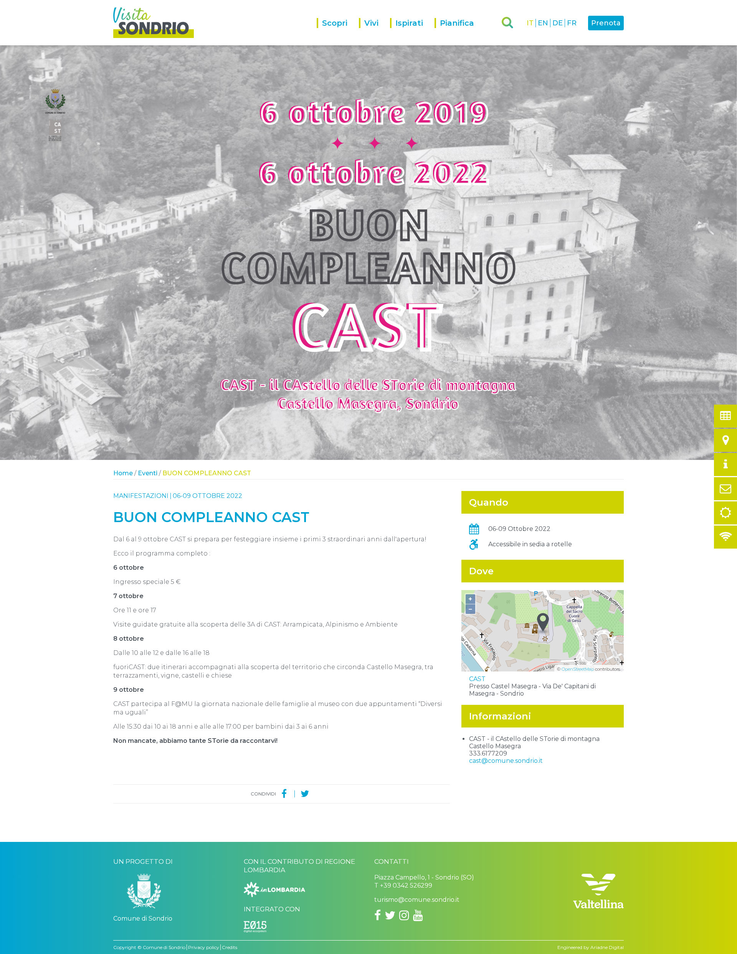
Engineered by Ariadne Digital (590, 947)
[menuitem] (338, 31)
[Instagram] (404, 915)
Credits (229, 947)
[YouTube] (418, 915)
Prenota (606, 23)
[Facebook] (284, 794)
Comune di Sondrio (164, 947)
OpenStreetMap (578, 669)
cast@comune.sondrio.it (506, 760)
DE (557, 23)
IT (530, 23)
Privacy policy (203, 947)
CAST (477, 679)
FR (572, 23)
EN (543, 23)
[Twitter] (304, 794)
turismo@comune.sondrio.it (416, 899)
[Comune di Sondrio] (144, 893)
